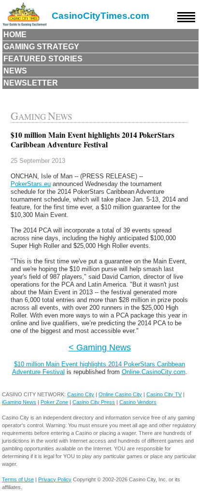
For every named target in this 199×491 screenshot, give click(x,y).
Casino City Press (93, 402)
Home (15, 34)
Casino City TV (164, 394)
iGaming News (19, 402)
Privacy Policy (54, 479)
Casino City (80, 394)
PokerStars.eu (31, 184)
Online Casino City (120, 394)
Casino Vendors (137, 402)
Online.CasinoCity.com (153, 371)
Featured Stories (43, 59)
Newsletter (30, 83)
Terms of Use (18, 479)
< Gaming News (100, 347)
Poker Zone (54, 402)
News (15, 71)
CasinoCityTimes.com (100, 16)
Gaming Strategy (41, 47)
